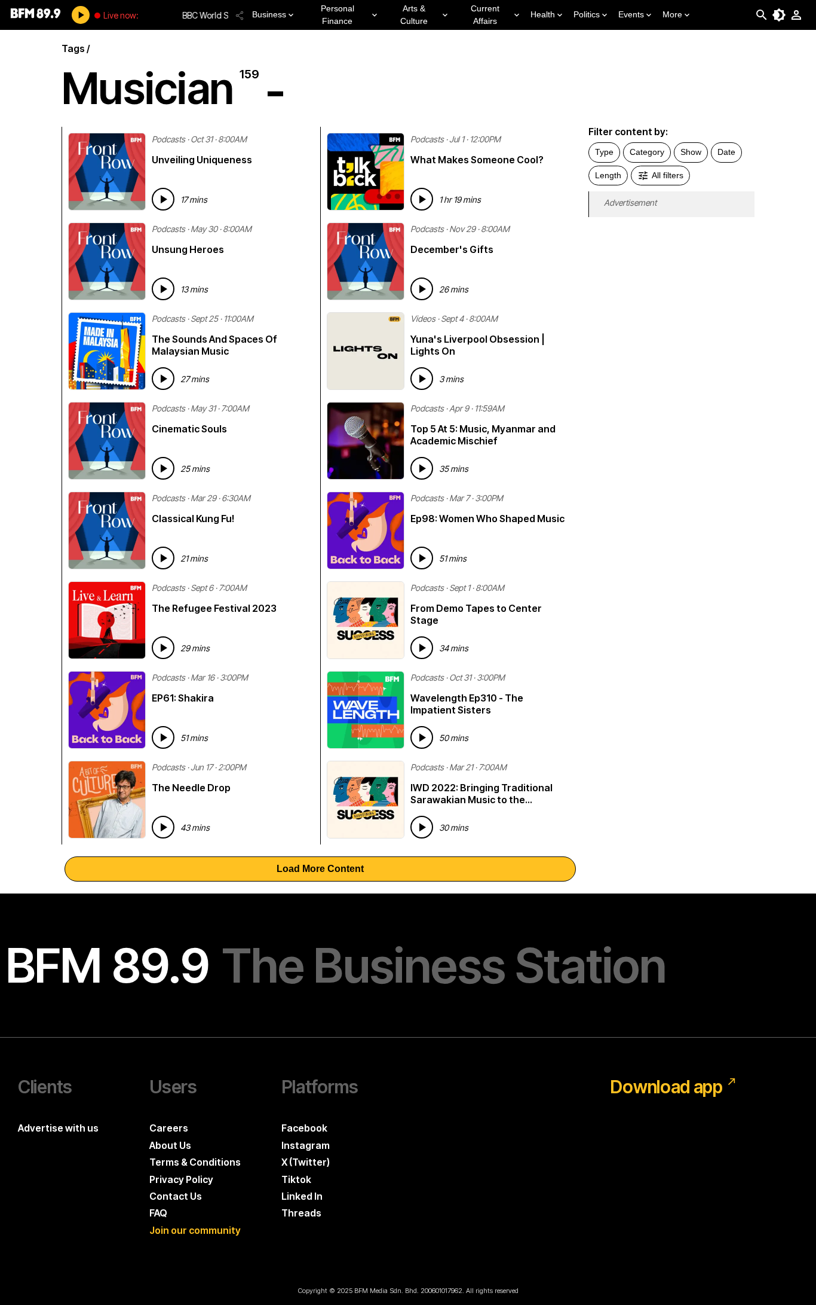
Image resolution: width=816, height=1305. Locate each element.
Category (647, 152)
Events (631, 14)
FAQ (158, 1213)
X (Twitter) (305, 1162)
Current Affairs (485, 15)
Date (726, 152)
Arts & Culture (414, 15)
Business (269, 14)
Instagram (305, 1145)
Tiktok (296, 1179)
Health (542, 14)
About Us (170, 1145)
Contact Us (175, 1196)
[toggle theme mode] (779, 15)
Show (690, 152)
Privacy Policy (181, 1179)
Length (608, 175)
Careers (168, 1128)
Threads (301, 1213)
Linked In (302, 1196)
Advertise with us (58, 1128)
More (672, 14)
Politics (586, 14)
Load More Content (320, 869)
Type (604, 152)
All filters (667, 175)
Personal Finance (337, 15)
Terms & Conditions (195, 1162)
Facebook (304, 1128)
